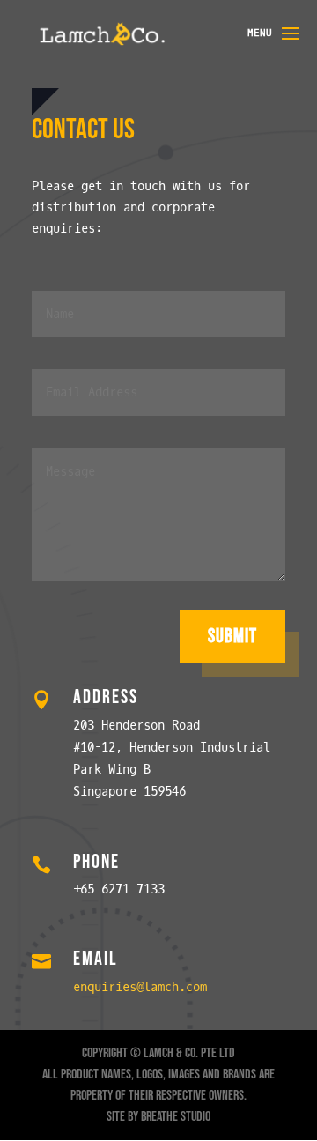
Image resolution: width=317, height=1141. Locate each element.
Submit (232, 636)
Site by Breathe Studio (158, 1116)
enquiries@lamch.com (140, 987)
